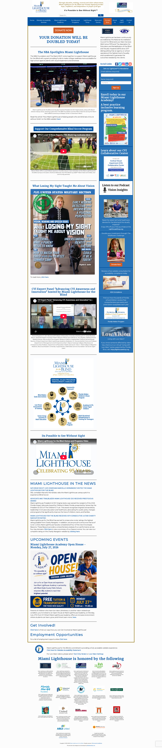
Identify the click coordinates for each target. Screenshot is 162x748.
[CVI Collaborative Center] (116, 167)
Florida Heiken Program (116, 321)
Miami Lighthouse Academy (60, 21)
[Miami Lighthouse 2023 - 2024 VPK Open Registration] (116, 129)
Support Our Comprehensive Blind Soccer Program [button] (63, 128)
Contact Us (129, 21)
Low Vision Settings (96, 654)
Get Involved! (42, 625)
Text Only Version (80, 654)
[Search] (100, 15)
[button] (116, 265)
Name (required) (107, 79)
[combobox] (78, 15)
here (58, 119)
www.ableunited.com (63, 737)
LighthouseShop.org (116, 229)
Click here (48, 529)
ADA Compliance (116, 292)
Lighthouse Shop (87, 21)
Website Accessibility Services (44, 21)
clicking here (75, 531)
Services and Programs (75, 21)
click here (44, 277)
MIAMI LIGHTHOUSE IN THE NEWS (63, 483)
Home (32, 20)
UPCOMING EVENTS (49, 539)
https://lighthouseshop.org (120, 349)
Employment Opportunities (56, 634)
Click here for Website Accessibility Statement (64, 650)
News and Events (98, 21)
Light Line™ (122, 21)
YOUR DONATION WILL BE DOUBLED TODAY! (63, 39)
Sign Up (116, 88)
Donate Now (107, 21)
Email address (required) (110, 71)
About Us (115, 21)
